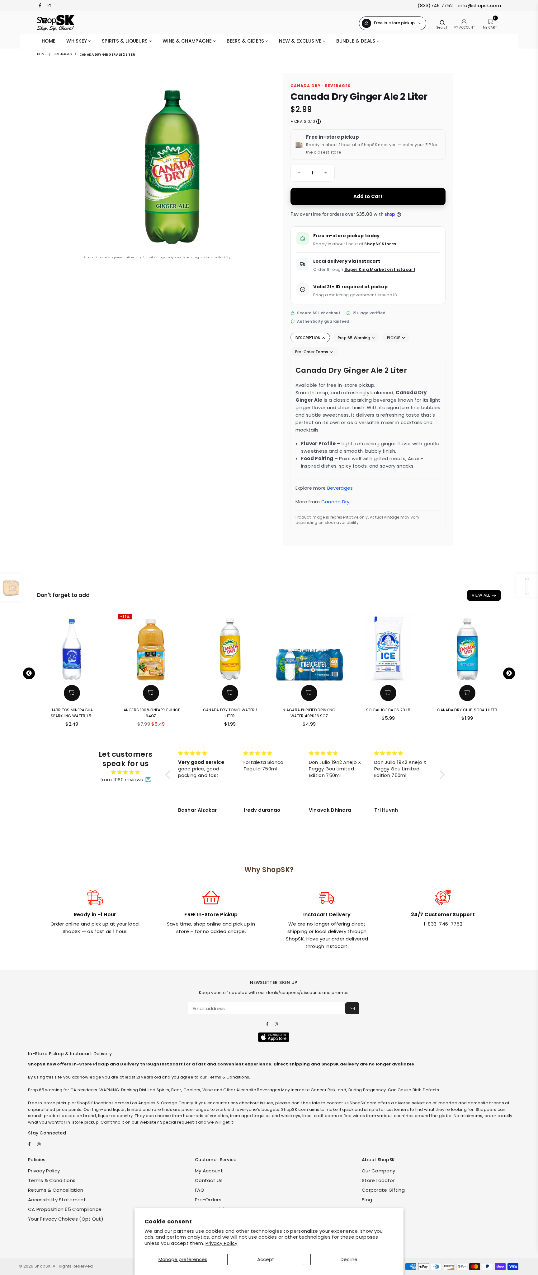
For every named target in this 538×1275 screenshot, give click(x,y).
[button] (298, 172)
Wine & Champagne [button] (188, 41)
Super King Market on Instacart (379, 269)
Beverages (63, 54)
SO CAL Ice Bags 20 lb (388, 710)
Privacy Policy (221, 1243)
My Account (209, 1170)
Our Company (378, 1170)
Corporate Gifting (383, 1190)
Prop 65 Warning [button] (354, 337)
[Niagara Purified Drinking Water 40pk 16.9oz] (309, 646)
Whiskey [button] (77, 41)
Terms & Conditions (51, 1180)
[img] (125, 772)
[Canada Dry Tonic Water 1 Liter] (230, 646)
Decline (349, 1259)
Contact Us (209, 1180)
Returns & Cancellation (55, 1190)
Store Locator (378, 1180)
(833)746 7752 (435, 5)
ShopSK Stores (380, 244)
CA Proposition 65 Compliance (64, 1209)
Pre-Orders (208, 1199)
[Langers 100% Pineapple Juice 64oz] (151, 646)
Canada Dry (335, 501)
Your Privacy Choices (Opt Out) (65, 1219)
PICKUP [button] (394, 337)
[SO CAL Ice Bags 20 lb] (388, 646)
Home (48, 41)
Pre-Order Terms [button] (312, 351)
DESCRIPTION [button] (308, 337)
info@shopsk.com (479, 5)
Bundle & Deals (356, 41)
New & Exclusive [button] (301, 41)
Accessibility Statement (57, 1199)
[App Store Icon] (273, 1037)
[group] (312, 172)
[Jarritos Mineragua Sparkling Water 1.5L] (71, 646)
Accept (265, 1259)
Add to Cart (368, 196)
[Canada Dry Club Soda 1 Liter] (467, 646)
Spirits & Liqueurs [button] (125, 41)
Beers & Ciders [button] (246, 41)
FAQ (199, 1190)
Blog (367, 1199)
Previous (29, 673)
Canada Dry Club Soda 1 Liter (467, 710)
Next (509, 673)
